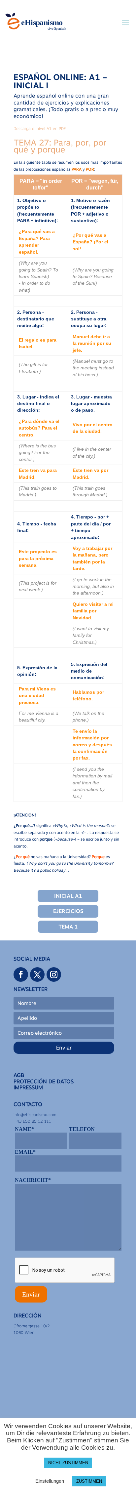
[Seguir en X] (37, 974)
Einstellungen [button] (49, 1481)
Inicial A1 (68, 896)
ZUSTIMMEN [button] (89, 1481)
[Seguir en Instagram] (54, 974)
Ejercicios (68, 911)
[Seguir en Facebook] (21, 974)
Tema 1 (68, 927)
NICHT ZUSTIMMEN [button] (68, 1462)
